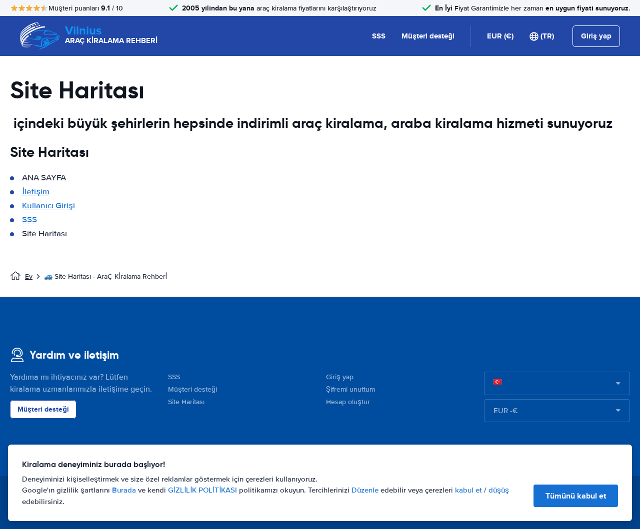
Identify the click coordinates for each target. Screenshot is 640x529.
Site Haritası (186, 402)
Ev (28, 276)
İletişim (36, 191)
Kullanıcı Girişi (48, 205)
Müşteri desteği (428, 35)
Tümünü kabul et (576, 496)
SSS (379, 35)
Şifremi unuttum (350, 389)
